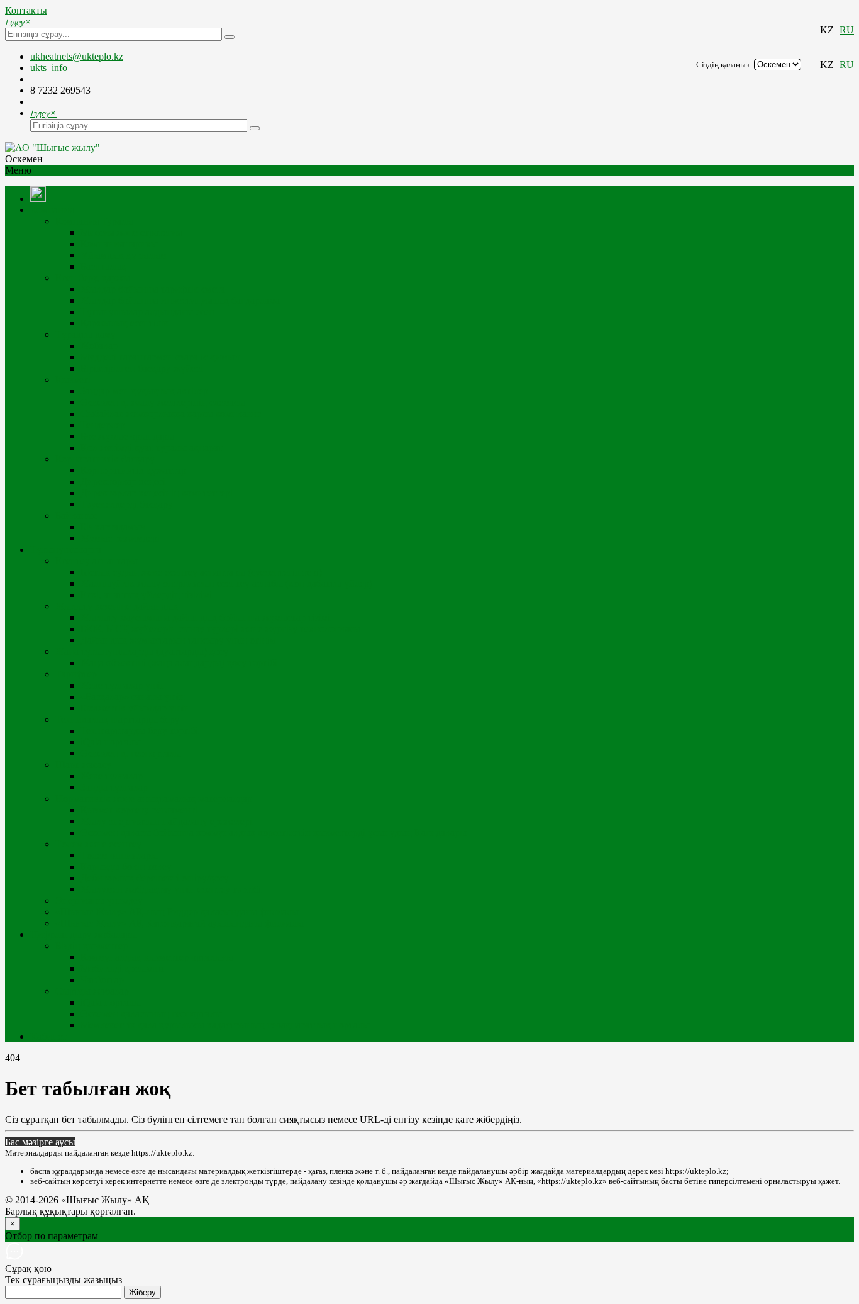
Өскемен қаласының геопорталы (151, 1013)
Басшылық (103, 266)
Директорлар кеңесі (122, 481)
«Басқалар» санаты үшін (132, 696)
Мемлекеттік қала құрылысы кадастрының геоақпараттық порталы (225, 1025)
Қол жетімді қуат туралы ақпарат (151, 447)
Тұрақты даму (85, 334)
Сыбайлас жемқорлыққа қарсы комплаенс (170, 413)
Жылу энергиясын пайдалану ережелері (166, 821)
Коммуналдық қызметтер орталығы (156, 957)
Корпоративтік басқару (105, 459)
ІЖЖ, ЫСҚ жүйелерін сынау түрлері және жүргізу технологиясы (220, 628)
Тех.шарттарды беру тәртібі (139, 730)
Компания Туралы (94, 221)
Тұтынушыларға (65, 549)
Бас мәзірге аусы (40, 1142)
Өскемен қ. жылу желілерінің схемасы (162, 402)
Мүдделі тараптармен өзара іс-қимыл (160, 357)
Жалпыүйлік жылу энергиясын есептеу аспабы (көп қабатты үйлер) (226, 583)
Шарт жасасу (83, 764)
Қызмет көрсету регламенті (138, 810)
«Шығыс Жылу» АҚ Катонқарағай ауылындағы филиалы (179, 923)
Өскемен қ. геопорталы (130, 753)
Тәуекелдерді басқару (126, 504)
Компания (52, 209)
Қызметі (73, 379)
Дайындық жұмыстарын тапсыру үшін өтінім (178, 640)
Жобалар (99, 345)
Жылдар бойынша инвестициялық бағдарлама (180, 300)
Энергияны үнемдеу (99, 900)
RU (847, 30)
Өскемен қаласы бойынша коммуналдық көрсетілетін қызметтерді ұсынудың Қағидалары (273, 832)
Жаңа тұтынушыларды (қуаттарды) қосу (142, 651)
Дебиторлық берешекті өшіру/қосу (154, 877)
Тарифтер (76, 674)
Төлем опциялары (119, 855)
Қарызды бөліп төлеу (126, 866)
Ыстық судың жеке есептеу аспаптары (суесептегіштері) (201, 572)
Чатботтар (102, 979)
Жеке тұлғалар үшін (123, 685)
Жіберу (142, 1292)
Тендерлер (102, 425)
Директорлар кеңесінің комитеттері (156, 493)
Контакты (26, 10)
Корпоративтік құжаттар (133, 470)
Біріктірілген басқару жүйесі (141, 368)
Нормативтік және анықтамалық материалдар (153, 798)
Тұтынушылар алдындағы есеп (147, 311)
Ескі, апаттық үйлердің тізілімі (146, 594)
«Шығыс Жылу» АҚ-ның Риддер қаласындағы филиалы (177, 911)
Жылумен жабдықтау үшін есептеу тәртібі (170, 889)
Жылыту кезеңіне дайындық (116, 606)
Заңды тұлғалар (114, 787)
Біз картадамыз (112, 526)
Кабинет (48, 1036)
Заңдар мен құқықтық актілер (144, 391)
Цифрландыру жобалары (83, 934)
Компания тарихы (119, 243)
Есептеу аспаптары (96, 560)
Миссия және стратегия (131, 232)
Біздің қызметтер (91, 945)
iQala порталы (110, 742)
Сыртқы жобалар (92, 991)
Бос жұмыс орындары (127, 436)
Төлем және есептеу (98, 844)
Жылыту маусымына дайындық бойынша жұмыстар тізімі (205, 617)
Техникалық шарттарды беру (117, 719)
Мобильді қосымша (122, 968)
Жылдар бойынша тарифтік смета (152, 289)
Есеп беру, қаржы (92, 277)
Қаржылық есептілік (124, 323)
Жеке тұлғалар (111, 776)
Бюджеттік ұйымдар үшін (135, 708)
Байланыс (76, 515)
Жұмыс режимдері (120, 538)
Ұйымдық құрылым (123, 255)
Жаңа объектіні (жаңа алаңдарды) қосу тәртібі (178, 662)
